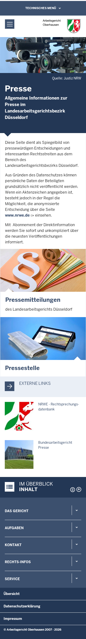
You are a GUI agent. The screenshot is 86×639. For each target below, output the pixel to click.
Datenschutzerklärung (22, 606)
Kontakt (13, 545)
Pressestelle (22, 368)
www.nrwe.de (17, 215)
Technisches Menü (40, 8)
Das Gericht (16, 511)
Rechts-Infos (18, 562)
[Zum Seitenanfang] (78, 489)
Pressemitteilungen (32, 299)
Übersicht (12, 594)
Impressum (13, 619)
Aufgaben (14, 528)
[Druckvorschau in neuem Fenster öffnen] (71, 489)
